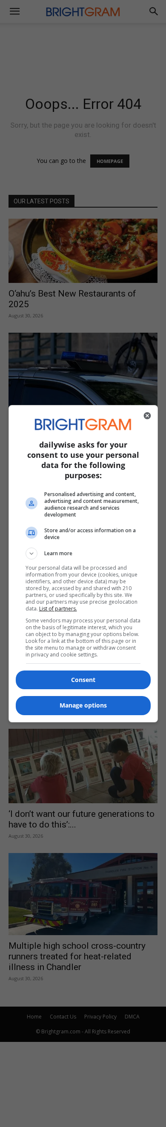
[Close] (147, 415)
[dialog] (83, 563)
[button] (83, 553)
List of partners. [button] (58, 608)
